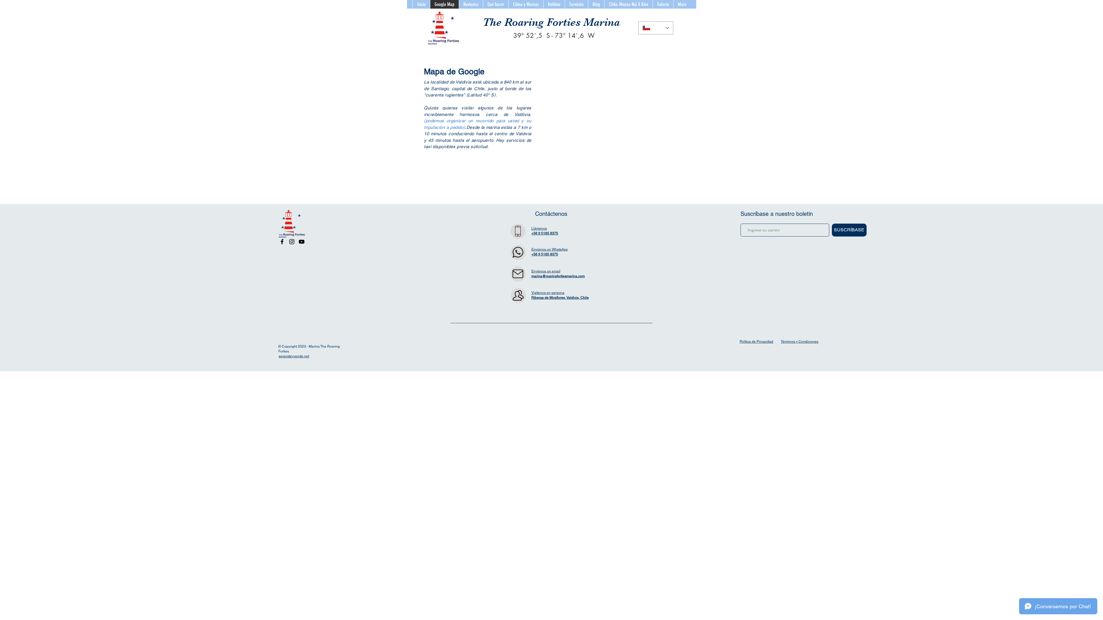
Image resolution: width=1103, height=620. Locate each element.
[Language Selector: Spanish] (655, 28)
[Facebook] (282, 241)
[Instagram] (291, 241)
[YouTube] (301, 241)
